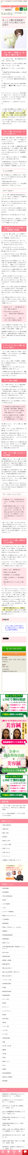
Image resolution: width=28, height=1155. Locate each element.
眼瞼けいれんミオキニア (9, 915)
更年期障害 (5, 892)
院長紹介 (4, 836)
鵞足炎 (4, 1022)
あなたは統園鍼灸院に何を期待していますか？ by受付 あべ (13, 1112)
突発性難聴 (5, 888)
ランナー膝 (5, 1026)
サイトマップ (6, 856)
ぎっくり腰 (7, 13)
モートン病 (5, 999)
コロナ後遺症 (6, 904)
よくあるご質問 (6, 844)
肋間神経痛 (5, 938)
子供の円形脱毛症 (7, 896)
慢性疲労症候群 (6, 991)
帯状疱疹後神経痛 (7, 935)
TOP (2, 13)
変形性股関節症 (6, 1073)
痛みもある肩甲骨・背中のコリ (11, 972)
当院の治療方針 (6, 825)
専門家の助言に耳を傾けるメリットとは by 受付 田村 (14, 1118)
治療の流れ (5, 829)
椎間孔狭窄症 (6, 964)
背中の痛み (5, 1018)
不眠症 (4, 987)
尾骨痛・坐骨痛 (6, 960)
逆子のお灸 (5, 952)
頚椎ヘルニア (6, 1061)
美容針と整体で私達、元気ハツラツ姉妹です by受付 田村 (13, 1142)
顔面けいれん (6, 942)
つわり (4, 907)
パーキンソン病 (6, 979)
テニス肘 (4, 1034)
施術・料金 (5, 833)
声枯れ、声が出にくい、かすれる (11, 927)
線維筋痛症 (5, 923)
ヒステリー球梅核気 (8, 911)
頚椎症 (4, 1069)
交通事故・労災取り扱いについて (11, 860)
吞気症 (4, 900)
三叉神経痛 (5, 919)
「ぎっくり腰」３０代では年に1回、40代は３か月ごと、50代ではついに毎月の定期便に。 (14, 627)
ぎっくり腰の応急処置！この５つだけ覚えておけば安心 (13, 814)
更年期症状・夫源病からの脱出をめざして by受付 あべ (13, 1147)
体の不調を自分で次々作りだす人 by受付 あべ (13, 1136)
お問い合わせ (6, 852)
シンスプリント (6, 1011)
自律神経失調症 (6, 983)
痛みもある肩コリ (7, 975)
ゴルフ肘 (4, 1030)
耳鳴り (4, 1057)
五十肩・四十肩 (6, 1046)
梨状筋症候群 (6, 956)
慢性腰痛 (4, 1081)
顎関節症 (4, 931)
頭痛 (3, 1042)
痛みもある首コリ (7, 968)
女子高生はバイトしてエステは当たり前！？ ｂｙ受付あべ (13, 1101)
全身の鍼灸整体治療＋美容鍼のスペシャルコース (13, 947)
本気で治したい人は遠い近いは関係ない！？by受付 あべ (13, 1106)
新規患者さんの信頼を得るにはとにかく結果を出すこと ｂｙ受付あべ (13, 1095)
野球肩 (4, 1014)
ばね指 (4, 1053)
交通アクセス (6, 848)
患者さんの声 (6, 840)
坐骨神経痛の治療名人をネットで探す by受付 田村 (13, 1124)
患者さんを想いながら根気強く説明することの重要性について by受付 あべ (13, 1130)
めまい (4, 1065)
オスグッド (5, 1007)
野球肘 (4, 1003)
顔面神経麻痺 (6, 995)
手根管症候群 (6, 1038)
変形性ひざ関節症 (7, 1077)
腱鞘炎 (4, 1049)
